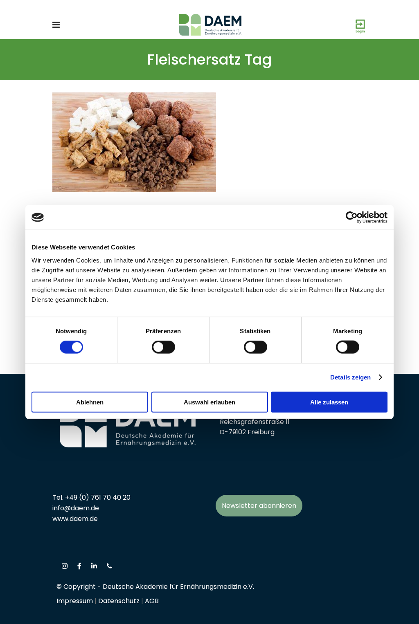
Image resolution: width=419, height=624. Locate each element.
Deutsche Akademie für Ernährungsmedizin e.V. (178, 586)
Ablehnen (90, 401)
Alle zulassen (329, 401)
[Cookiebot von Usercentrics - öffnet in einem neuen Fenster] (351, 217)
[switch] (163, 347)
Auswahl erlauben (209, 401)
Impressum (74, 601)
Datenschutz (119, 601)
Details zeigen (350, 377)
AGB (152, 601)
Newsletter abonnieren (259, 505)
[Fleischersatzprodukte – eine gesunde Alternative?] (134, 142)
